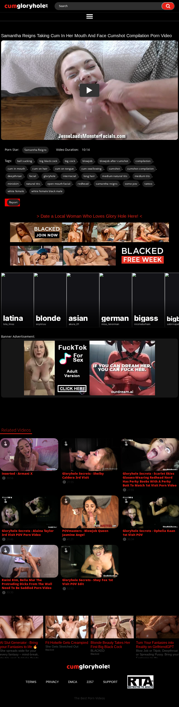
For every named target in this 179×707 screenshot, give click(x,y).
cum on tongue (64, 168)
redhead (83, 184)
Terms (31, 682)
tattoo (148, 184)
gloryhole (50, 176)
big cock (70, 161)
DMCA (72, 682)
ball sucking (24, 161)
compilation (143, 161)
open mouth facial (58, 184)
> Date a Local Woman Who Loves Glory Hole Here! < (89, 216)
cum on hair (39, 168)
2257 (90, 682)
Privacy (52, 682)
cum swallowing (91, 168)
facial (32, 176)
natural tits (33, 184)
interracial (69, 176)
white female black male (46, 191)
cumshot (114, 168)
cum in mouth (16, 168)
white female (16, 191)
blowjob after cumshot (114, 161)
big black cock (48, 161)
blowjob (87, 161)
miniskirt (13, 184)
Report (13, 202)
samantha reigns (106, 184)
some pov (131, 184)
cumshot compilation (140, 168)
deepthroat (15, 176)
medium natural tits (114, 176)
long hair (89, 176)
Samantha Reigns (35, 150)
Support (110, 682)
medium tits (142, 176)
